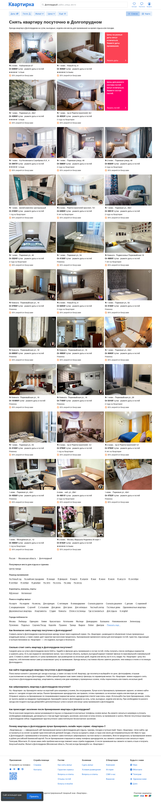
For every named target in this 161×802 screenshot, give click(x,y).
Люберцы (22, 621)
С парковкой (141, 603)
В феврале (62, 579)
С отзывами (43, 607)
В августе (121, 579)
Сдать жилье (87, 764)
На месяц (36, 603)
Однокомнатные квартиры (134, 607)
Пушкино (63, 625)
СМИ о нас (111, 774)
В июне (102, 579)
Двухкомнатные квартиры (20, 611)
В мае (93, 579)
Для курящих (49, 603)
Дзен (135, 783)
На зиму (67, 582)
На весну (78, 582)
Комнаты (62, 611)
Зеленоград (135, 621)
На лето (46, 582)
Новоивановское (119, 621)
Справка (37, 764)
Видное (82, 625)
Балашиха (104, 621)
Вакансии (110, 779)
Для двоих (56, 607)
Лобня (91, 625)
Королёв (52, 625)
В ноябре (25, 582)
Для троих (67, 607)
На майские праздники (34, 579)
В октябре (13, 582)
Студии (53, 611)
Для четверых (81, 607)
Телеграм (137, 774)
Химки (44, 621)
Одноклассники (140, 779)
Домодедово (91, 621)
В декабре (36, 582)
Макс (135, 764)
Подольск (25, 625)
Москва (12, 621)
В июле (111, 579)
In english (124, 611)
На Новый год (15, 579)
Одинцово (34, 621)
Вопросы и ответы (66, 774)
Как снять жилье (65, 764)
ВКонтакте (137, 769)
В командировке (78, 603)
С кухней (31, 607)
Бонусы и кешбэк (65, 783)
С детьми (129, 603)
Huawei (18, 769)
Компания (110, 764)
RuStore (22, 769)
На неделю (24, 603)
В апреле (84, 579)
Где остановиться (96, 611)
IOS (10, 769)
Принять (34, 796)
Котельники (68, 621)
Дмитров (100, 625)
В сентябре (133, 579)
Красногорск (55, 621)
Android (14, 769)
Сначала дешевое (114, 603)
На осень (57, 582)
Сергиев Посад (39, 625)
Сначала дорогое (95, 603)
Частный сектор (97, 607)
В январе (51, 579)
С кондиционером (17, 607)
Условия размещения (91, 769)
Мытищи (79, 621)
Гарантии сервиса (66, 769)
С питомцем (62, 603)
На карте (13, 603)
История (110, 769)
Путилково (13, 625)
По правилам (8, 796)
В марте (73, 579)
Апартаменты (41, 611)
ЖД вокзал (14, 593)
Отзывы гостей (64, 779)
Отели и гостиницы (77, 611)
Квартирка (23, 4)
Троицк (73, 625)
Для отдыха (112, 611)
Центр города (15, 568)
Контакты (38, 769)
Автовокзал (26, 593)
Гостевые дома (113, 607)
